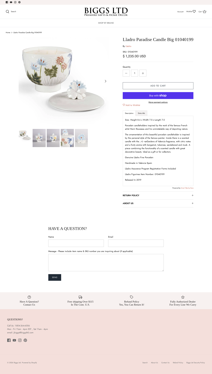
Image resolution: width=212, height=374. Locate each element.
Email (110, 236)
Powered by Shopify (29, 362)
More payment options (158, 102)
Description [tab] (129, 113)
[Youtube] (11, 2)
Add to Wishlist (133, 105)
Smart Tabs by (185, 188)
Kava (191, 188)
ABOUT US (128, 203)
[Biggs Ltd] (106, 12)
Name (51, 236)
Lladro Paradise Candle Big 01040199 (27, 32)
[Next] (105, 81)
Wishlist (189, 11)
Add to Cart (158, 85)
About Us (154, 362)
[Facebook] (7, 2)
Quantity (127, 66)
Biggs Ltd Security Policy (195, 362)
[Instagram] (15, 2)
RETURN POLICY (131, 195)
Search (145, 362)
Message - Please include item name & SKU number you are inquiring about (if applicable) (90, 251)
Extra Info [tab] (141, 113)
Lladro (128, 46)
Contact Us (165, 362)
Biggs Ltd (17, 362)
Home (8, 32)
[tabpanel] (158, 151)
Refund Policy (178, 362)
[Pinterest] (19, 2)
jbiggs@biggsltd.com (23, 332)
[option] (64, 81)
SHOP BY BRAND (106, 22)
